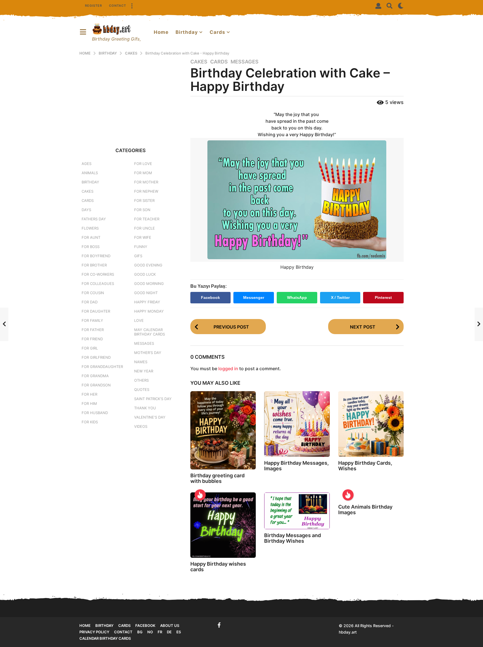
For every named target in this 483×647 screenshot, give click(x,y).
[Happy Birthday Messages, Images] (297, 424)
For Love (143, 163)
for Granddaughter (102, 366)
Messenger (253, 297)
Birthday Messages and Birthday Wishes (292, 538)
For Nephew (146, 191)
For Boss (91, 246)
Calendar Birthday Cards (105, 638)
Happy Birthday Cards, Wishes (365, 465)
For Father (93, 329)
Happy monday (149, 311)
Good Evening (148, 265)
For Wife (142, 237)
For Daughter (96, 311)
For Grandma (95, 376)
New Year (143, 371)
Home (161, 32)
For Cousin (93, 293)
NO (150, 632)
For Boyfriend (96, 256)
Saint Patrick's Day (153, 398)
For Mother (146, 182)
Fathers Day (94, 219)
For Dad (90, 302)
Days (86, 209)
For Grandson (96, 385)
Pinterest (383, 297)
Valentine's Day (149, 417)
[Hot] (200, 494)
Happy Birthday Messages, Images (296, 465)
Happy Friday (147, 302)
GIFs (138, 256)
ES (178, 632)
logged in (228, 368)
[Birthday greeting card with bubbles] (223, 430)
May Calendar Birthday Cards (149, 331)
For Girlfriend (96, 357)
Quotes (141, 389)
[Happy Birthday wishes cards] (223, 525)
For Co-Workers (98, 274)
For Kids (90, 422)
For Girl (90, 348)
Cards (217, 32)
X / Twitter (340, 297)
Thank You (145, 408)
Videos (140, 426)
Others (141, 380)
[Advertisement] (130, 97)
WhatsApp (297, 297)
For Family (92, 320)
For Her (89, 394)
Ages (86, 163)
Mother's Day (147, 352)
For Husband (95, 412)
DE (169, 632)
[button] (131, 5)
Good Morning (149, 283)
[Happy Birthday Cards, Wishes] (371, 424)
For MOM (143, 173)
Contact (117, 6)
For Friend (92, 339)
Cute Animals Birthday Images (365, 509)
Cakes (198, 62)
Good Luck (145, 274)
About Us (169, 625)
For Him (89, 403)
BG (140, 632)
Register (93, 6)
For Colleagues (98, 283)
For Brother (94, 265)
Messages (245, 62)
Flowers (90, 228)
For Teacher (146, 219)
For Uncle (144, 228)
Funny (140, 246)
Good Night (146, 293)
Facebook (210, 297)
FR (160, 632)
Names (140, 362)
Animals (90, 173)
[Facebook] (219, 625)
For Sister (144, 200)
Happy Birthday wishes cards (218, 566)
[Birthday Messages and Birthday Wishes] (297, 510)
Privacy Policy (94, 632)
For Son (142, 209)
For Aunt (91, 237)
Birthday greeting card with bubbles (217, 478)
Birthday (187, 32)
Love (139, 320)
